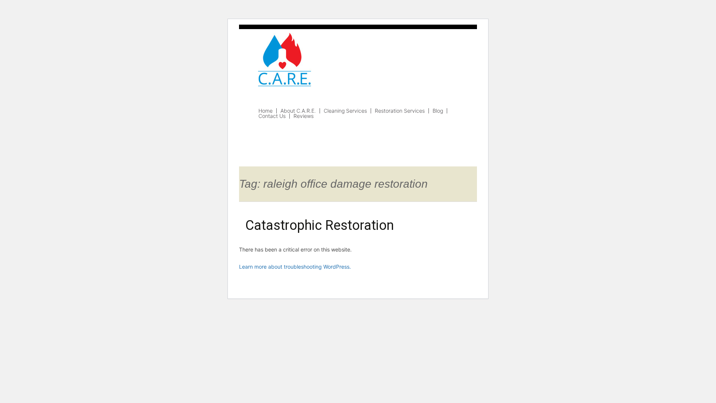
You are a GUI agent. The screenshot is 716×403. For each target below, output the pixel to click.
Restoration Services (400, 110)
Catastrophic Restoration (319, 225)
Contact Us (272, 116)
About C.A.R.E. (298, 110)
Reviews (303, 116)
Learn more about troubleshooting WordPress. (295, 266)
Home (265, 110)
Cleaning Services (345, 110)
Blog (438, 110)
